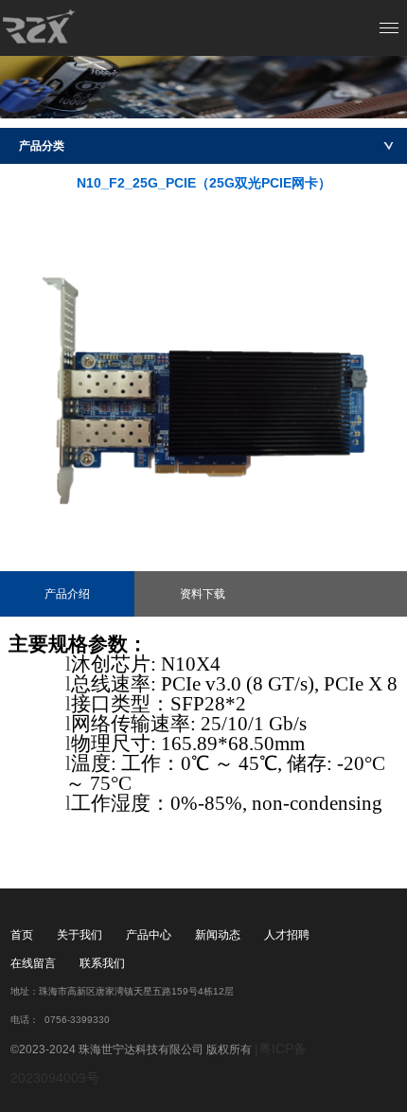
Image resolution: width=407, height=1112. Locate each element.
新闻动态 (217, 935)
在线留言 (33, 963)
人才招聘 (287, 935)
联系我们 (102, 963)
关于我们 (79, 935)
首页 (21, 935)
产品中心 (148, 935)
